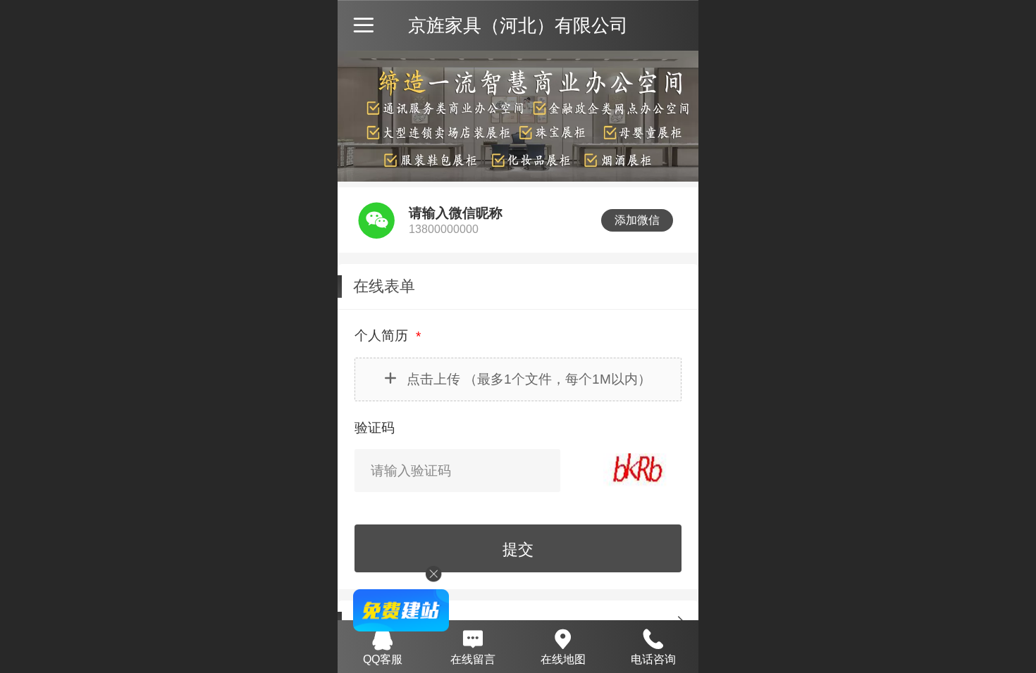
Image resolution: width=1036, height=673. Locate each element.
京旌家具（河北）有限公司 (518, 25)
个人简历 (383, 335)
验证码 (374, 427)
